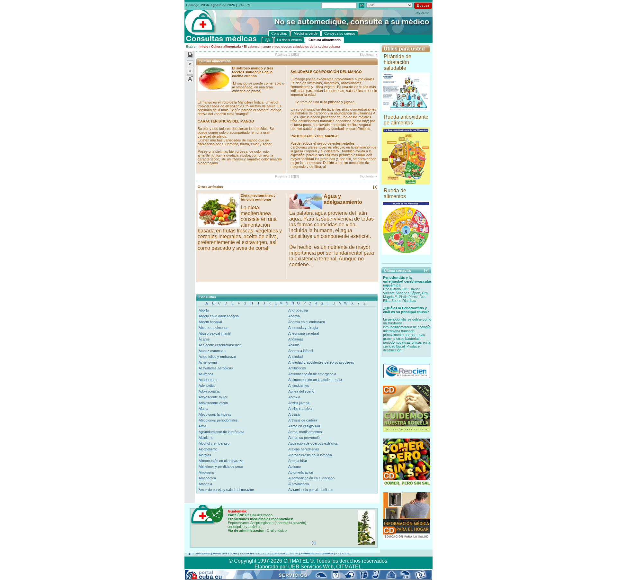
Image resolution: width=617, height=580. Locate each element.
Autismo (294, 466)
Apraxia (294, 397)
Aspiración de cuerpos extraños (313, 443)
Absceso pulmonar (213, 328)
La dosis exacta (285, 553)
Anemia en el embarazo (306, 322)
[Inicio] (268, 40)
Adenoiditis (207, 385)
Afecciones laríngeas (215, 414)
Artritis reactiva (300, 409)
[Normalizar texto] (190, 73)
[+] (375, 187)
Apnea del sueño (301, 391)
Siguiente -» (369, 54)
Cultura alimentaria (226, 46)
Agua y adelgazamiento (343, 199)
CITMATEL (349, 566)
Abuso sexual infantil (214, 333)
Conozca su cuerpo (255, 553)
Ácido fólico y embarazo (217, 356)
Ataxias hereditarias (303, 449)
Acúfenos (206, 374)
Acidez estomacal (212, 351)
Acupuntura (208, 380)
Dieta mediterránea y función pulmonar (258, 197)
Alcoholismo (208, 449)
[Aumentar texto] (190, 81)
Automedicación (300, 472)
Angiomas (296, 339)
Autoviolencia (298, 484)
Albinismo (206, 438)
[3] (297, 54)
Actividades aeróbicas (216, 368)
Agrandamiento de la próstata (221, 432)
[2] (293, 54)
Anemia (294, 316)
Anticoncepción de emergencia (312, 374)
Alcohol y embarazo (214, 443)
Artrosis (294, 414)
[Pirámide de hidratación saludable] (405, 109)
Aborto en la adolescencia (219, 316)
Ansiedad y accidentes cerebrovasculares (321, 362)
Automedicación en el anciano (311, 478)
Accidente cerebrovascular (220, 345)
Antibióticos (297, 368)
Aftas (203, 426)
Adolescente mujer (213, 397)
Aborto (204, 310)
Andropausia (298, 310)
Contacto (422, 13)
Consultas (202, 553)
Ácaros (204, 339)
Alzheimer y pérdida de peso (221, 466)
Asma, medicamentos (305, 432)
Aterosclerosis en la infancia (310, 455)
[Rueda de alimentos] (405, 253)
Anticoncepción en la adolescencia (315, 380)
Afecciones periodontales (218, 420)
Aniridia (294, 345)
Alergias (205, 455)
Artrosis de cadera (302, 420)
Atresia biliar (297, 461)
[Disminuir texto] (190, 66)
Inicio (204, 46)
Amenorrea (207, 478)
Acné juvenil (208, 362)
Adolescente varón (213, 403)
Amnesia (205, 484)
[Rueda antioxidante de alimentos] (405, 183)
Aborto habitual (210, 322)
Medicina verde (225, 553)
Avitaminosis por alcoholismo (310, 490)
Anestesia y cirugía (303, 328)
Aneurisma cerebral (303, 333)
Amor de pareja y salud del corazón (226, 490)
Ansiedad (295, 356)
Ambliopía (206, 472)
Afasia (203, 409)
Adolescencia (209, 391)
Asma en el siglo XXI (304, 426)
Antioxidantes (298, 385)
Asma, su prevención (304, 438)
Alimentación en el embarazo (221, 461)
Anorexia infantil (300, 351)
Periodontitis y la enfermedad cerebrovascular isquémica (407, 281)
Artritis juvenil (298, 403)
